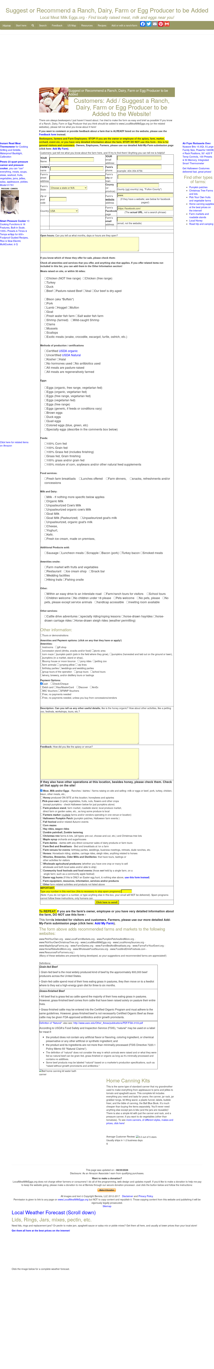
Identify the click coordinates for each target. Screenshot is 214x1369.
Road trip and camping (201, 223)
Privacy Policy (145, 1196)
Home (7, 25)
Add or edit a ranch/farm (124, 25)
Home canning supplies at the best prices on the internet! (201, 207)
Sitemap (107, 1206)
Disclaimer (127, 1196)
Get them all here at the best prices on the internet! (41, 1230)
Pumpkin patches (198, 187)
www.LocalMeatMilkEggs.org (73, 1199)
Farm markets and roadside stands (199, 215)
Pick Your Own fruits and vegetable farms (200, 198)
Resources (87, 25)
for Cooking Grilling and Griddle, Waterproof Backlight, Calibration (14, 150)
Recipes (102, 25)
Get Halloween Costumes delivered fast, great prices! (197, 170)
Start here (21, 25)
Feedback (57, 25)
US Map (72, 25)
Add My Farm (60, 148)
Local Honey (195, 220)
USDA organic (68, 351)
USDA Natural (71, 355)
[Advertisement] (106, 61)
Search (43, 25)
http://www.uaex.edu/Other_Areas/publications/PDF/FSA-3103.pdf (108, 1022)
